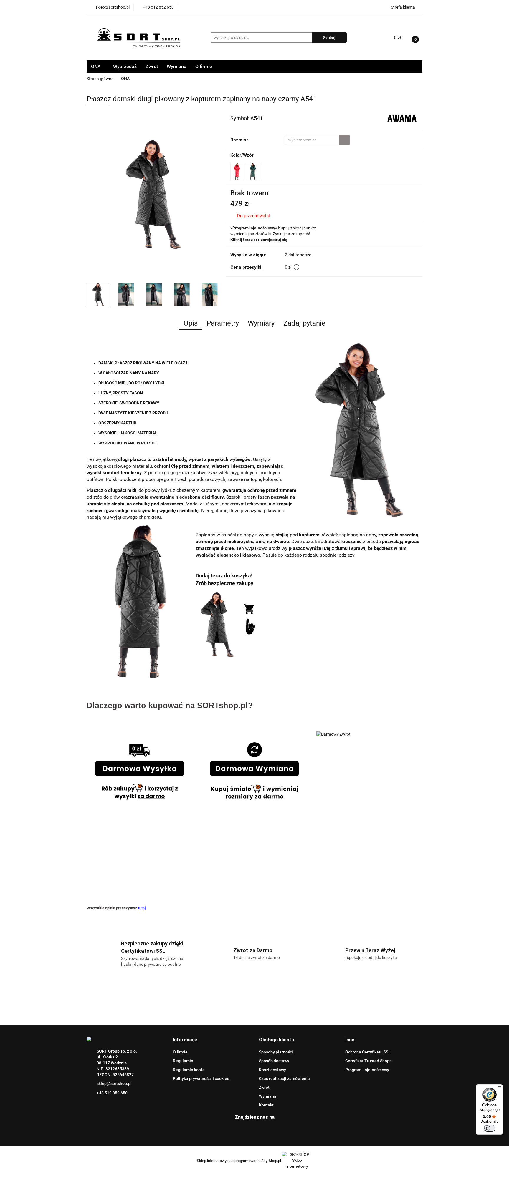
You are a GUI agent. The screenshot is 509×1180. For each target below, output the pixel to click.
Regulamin (183, 1060)
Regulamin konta (189, 1069)
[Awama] (402, 117)
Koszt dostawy (272, 1069)
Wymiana (176, 66)
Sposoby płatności (276, 1052)
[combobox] (317, 140)
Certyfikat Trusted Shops (368, 1060)
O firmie (203, 66)
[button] (185, 1040)
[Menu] (499, 1087)
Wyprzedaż (125, 66)
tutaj (142, 908)
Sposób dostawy (274, 1060)
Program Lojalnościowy (367, 1069)
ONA (96, 66)
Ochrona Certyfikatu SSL (368, 1052)
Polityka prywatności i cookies (201, 1078)
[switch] (489, 1128)
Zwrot (152, 66)
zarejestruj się (274, 239)
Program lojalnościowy (253, 227)
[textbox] (312, 140)
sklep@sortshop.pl (114, 1083)
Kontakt (266, 1105)
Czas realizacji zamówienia (284, 1078)
